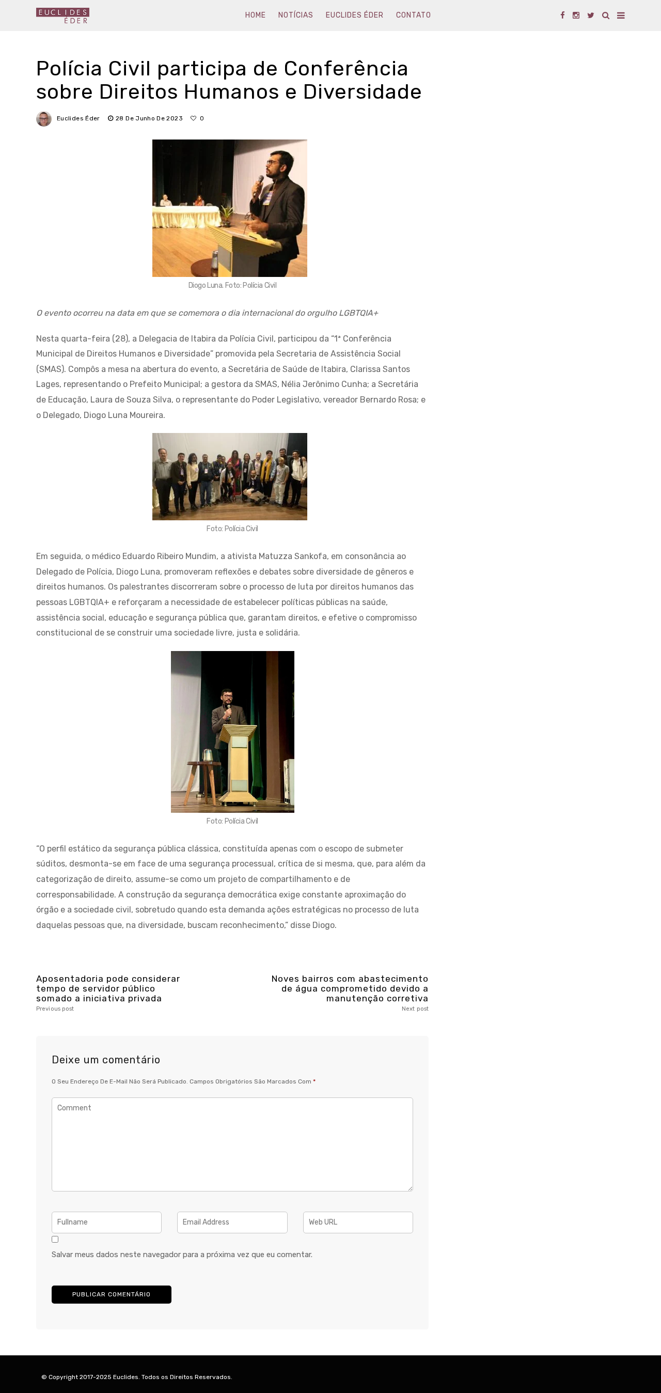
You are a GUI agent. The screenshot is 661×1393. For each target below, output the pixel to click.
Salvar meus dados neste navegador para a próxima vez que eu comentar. (182, 1254)
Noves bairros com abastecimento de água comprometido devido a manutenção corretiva (350, 993)
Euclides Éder (355, 15)
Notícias (295, 15)
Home (255, 15)
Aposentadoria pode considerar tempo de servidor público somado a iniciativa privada (108, 993)
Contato (413, 15)
